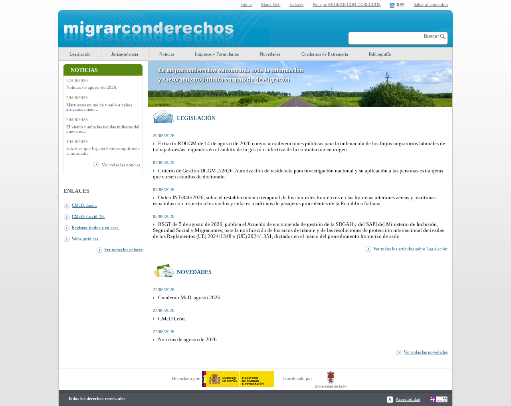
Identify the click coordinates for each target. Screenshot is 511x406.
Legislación (80, 54)
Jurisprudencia (124, 54)
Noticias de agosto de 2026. (91, 87)
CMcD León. (172, 319)
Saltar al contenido (431, 4)
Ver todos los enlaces (123, 249)
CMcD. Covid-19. (88, 216)
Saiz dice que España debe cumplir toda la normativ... (103, 150)
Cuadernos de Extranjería (324, 54)
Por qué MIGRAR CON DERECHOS (346, 4)
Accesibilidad (408, 399)
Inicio (246, 4)
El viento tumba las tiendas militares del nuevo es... (102, 129)
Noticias (166, 54)
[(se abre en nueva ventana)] (238, 378)
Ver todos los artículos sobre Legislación (410, 248)
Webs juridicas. (85, 238)
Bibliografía (380, 54)
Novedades (270, 54)
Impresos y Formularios (217, 54)
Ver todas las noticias (121, 164)
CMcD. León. (84, 205)
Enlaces (296, 4)
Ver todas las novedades (426, 352)
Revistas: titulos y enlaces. (95, 227)
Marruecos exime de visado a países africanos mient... (99, 107)
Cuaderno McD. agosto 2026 (189, 297)
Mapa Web (271, 4)
